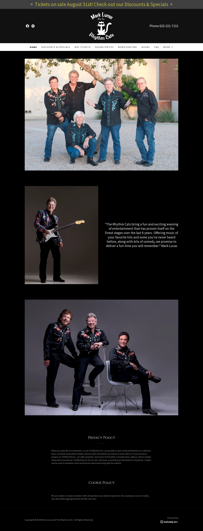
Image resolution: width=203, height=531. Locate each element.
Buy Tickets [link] (83, 47)
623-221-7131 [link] (169, 26)
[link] (27, 26)
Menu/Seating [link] (127, 47)
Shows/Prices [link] (104, 47)
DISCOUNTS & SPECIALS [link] (55, 47)
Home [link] (33, 47)
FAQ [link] (156, 47)
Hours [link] (145, 47)
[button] (168, 47)
